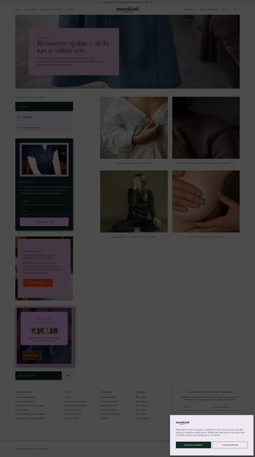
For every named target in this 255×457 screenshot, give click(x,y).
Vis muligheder (230, 445)
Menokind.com (185, 429)
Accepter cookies (193, 445)
